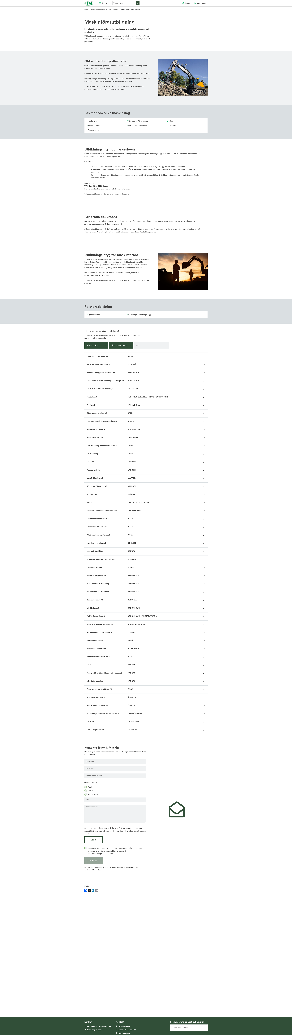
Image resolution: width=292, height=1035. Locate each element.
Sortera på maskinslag (122, 345)
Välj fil (93, 839)
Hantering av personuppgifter (99, 1026)
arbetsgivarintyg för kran (142, 169)
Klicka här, (101, 232)
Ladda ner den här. (115, 224)
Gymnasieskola (90, 65)
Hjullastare (92, 121)
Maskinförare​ (113, 9)
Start (86, 9)
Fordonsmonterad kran (137, 125)
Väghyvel (172, 121)
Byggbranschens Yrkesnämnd (96, 275)
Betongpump (93, 130)
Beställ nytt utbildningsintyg (139, 314)
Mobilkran (172, 125)
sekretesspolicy (129, 867)
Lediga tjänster (124, 1026)
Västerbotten (93, 345)
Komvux (87, 73)
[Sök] (137, 3)
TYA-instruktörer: (91, 86)
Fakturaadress (124, 1033)
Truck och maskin (98, 9)
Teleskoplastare (93, 125)
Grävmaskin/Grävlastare (138, 121)
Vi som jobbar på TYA (127, 1030)
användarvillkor (90, 870)
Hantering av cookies (95, 1030)
